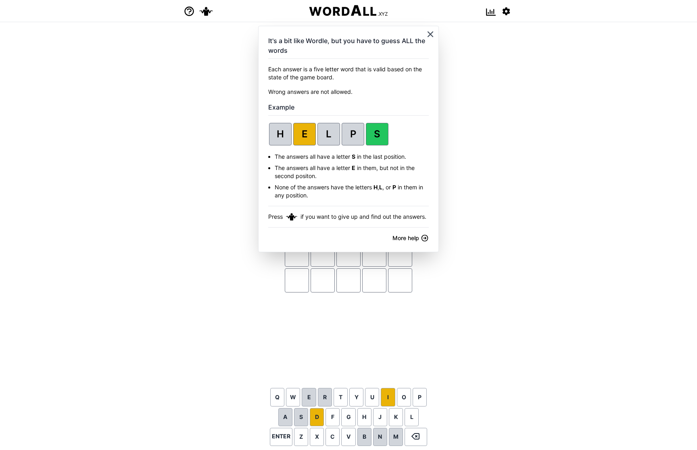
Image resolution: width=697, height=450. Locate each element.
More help (406, 237)
